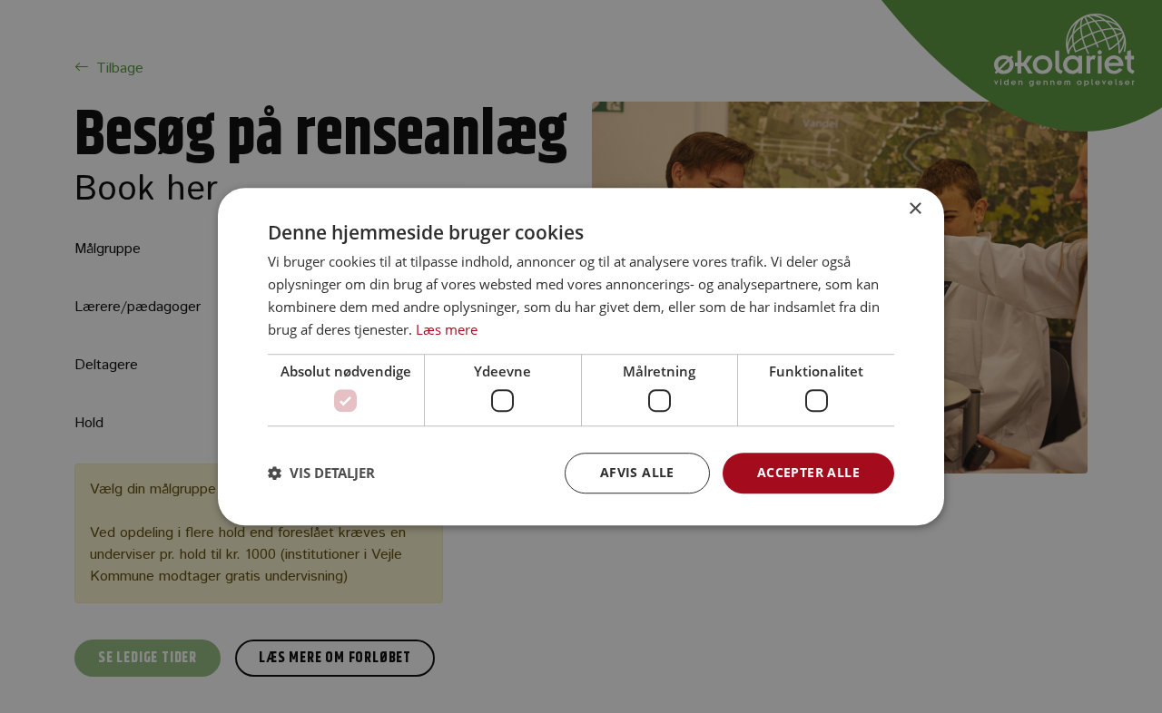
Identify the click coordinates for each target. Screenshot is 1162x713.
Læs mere (447, 329)
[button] (321, 473)
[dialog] (581, 356)
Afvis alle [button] (637, 472)
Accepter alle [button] (808, 472)
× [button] (914, 209)
